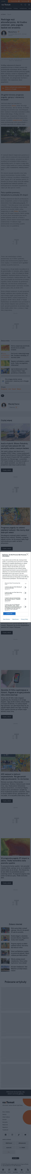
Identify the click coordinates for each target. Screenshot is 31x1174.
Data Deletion (6, 619)
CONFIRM (9, 613)
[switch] (25, 587)
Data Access (15, 619)
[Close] (27, 554)
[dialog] (15, 587)
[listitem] (15, 583)
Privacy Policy (24, 619)
